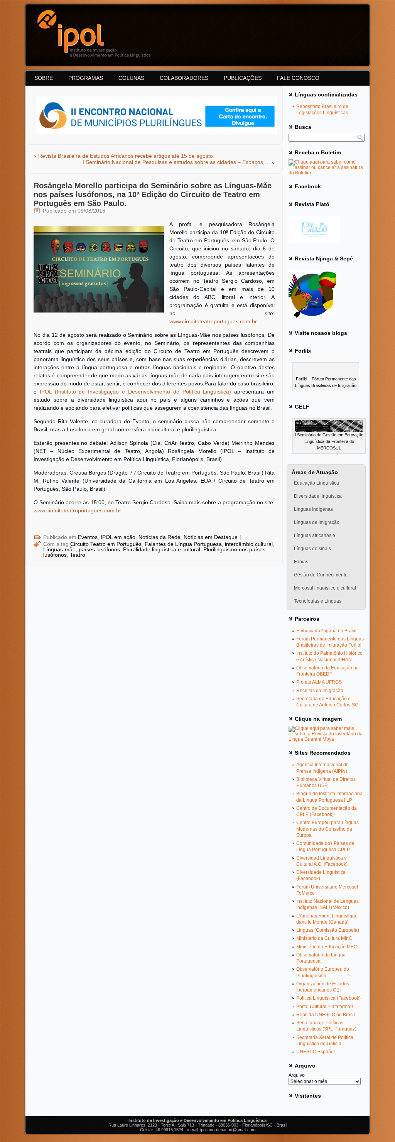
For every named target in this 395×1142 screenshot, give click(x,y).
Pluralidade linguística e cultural (161, 549)
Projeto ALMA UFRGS (319, 682)
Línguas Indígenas (313, 509)
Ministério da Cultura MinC (324, 938)
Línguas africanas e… (317, 535)
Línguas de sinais (312, 548)
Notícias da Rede (159, 537)
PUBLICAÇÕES (243, 78)
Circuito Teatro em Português (106, 544)
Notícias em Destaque (211, 537)
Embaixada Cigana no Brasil (326, 631)
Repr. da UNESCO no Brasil (325, 1014)
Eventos (88, 537)
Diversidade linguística (318, 496)
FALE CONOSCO (298, 78)
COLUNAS (131, 78)
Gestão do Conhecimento (321, 575)
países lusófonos (99, 549)
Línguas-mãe (59, 549)
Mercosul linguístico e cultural (325, 588)
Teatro (77, 555)
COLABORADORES (184, 78)
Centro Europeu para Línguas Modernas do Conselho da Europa (327, 829)
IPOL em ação (118, 537)
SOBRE (43, 78)
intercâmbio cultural (249, 544)
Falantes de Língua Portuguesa (183, 544)
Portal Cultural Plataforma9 (324, 1006)
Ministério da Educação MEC (326, 946)
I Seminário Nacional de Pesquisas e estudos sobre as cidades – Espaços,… (176, 162)
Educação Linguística (316, 483)
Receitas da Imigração (319, 690)
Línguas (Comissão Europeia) (327, 930)
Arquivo (297, 1075)
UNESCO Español (315, 1051)
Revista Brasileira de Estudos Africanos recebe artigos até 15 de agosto (125, 156)
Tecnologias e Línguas (317, 601)
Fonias (301, 561)
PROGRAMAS (85, 78)
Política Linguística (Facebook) (328, 998)
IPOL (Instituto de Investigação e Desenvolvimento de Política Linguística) (135, 392)
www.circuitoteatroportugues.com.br (213, 321)
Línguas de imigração (316, 522)
